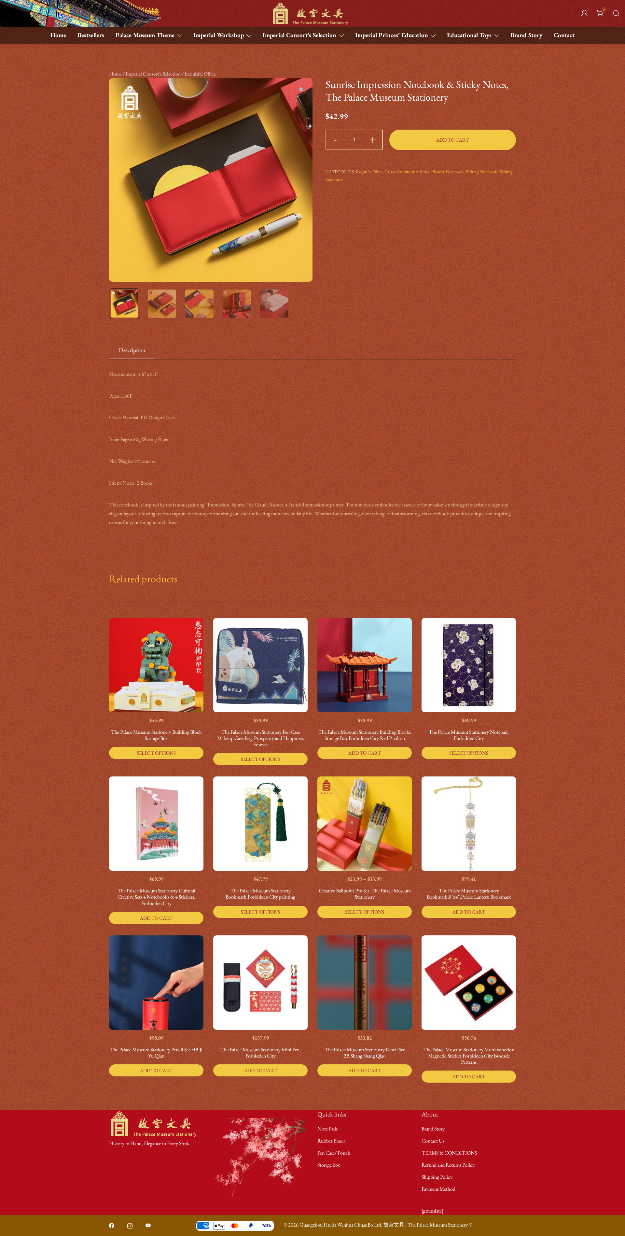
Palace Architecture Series (407, 172)
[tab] (132, 350)
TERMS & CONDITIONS (449, 1152)
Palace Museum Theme (145, 35)
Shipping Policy (437, 1176)
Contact (564, 35)
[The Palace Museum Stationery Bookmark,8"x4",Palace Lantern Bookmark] (469, 823)
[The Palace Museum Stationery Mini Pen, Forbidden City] (260, 982)
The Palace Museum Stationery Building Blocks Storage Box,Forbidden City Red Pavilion (364, 735)
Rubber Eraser (331, 1140)
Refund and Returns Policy (448, 1164)
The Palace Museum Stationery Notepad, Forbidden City (469, 735)
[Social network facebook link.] (111, 1224)
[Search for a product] (616, 13)
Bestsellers (90, 35)
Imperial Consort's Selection (153, 73)
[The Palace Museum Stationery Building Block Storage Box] (156, 665)
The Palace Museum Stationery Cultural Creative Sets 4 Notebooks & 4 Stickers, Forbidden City (156, 896)
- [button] (335, 138)
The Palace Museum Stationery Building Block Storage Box (156, 735)
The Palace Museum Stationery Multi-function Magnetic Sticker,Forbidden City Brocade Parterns (468, 1055)
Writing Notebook (481, 172)
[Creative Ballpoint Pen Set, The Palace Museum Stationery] (364, 823)
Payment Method (438, 1189)
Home (58, 35)
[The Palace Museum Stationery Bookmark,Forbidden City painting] (260, 823)
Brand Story (526, 35)
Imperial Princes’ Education (391, 35)
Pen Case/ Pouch (333, 1152)
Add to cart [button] (364, 753)
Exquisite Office (200, 73)
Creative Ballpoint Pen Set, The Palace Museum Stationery (365, 893)
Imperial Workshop (218, 35)
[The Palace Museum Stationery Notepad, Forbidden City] (469, 665)
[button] (302, 90)
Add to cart (452, 140)
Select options (156, 753)
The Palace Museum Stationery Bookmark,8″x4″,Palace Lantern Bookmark (469, 893)
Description (132, 350)
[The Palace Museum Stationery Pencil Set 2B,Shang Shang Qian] (364, 982)
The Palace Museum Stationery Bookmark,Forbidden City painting (260, 893)
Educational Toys (469, 35)
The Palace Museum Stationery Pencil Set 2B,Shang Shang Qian (365, 1052)
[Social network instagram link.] (129, 1224)
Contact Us (433, 1140)
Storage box (328, 1164)
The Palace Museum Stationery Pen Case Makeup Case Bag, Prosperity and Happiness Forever (260, 738)
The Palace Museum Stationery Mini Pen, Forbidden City (260, 1052)
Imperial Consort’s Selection (299, 35)
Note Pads (327, 1128)
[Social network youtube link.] (148, 1224)
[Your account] (584, 13)
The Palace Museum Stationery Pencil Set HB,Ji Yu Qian (156, 1052)
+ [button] (372, 138)
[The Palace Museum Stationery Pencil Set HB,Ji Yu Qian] (156, 982)
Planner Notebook (447, 172)
